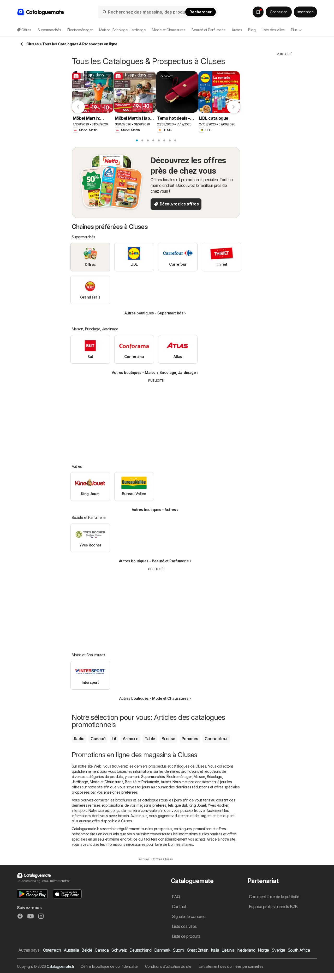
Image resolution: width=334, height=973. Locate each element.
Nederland (246, 950)
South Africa (299, 950)
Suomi (178, 950)
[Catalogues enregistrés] (258, 12)
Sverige (278, 950)
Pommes (190, 738)
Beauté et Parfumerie (142, 782)
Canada (102, 950)
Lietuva (228, 950)
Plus (294, 30)
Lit (114, 738)
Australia (71, 950)
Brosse (168, 738)
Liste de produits (186, 936)
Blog (251, 30)
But (184, 805)
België (86, 950)
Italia (215, 950)
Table (150, 738)
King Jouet (197, 805)
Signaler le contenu (188, 916)
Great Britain (197, 950)
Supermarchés (153, 776)
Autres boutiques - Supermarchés (153, 313)
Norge (263, 950)
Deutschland (140, 950)
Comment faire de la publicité (274, 896)
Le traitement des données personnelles (231, 966)
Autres (166, 782)
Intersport (79, 810)
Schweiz (119, 950)
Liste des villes (273, 30)
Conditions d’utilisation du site (168, 966)
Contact (179, 906)
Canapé (98, 738)
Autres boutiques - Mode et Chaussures (153, 698)
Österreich (52, 950)
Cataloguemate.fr (60, 966)
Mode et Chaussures (106, 782)
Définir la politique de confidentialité (109, 966)
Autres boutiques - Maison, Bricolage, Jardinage (154, 372)
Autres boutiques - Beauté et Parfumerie (154, 561)
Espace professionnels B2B (273, 906)
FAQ (176, 896)
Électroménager (179, 776)
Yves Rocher (218, 805)
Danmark (162, 950)
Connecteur (216, 738)
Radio (79, 738)
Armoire (130, 738)
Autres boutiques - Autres (154, 509)
